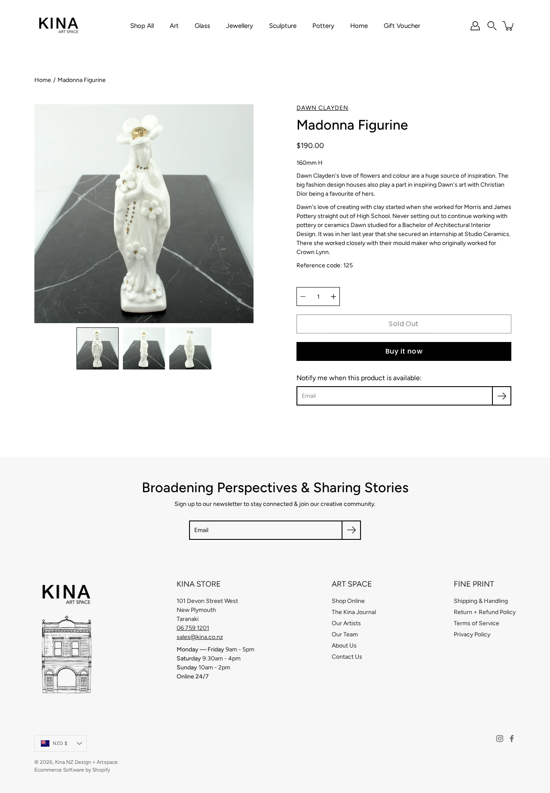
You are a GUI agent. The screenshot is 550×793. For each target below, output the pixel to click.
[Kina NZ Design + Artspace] (59, 25)
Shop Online (348, 601)
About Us (344, 645)
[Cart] (509, 26)
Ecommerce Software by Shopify (72, 770)
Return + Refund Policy (485, 612)
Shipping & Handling (481, 601)
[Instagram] (500, 738)
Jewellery (239, 26)
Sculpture (282, 26)
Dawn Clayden (322, 108)
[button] (492, 25)
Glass (202, 26)
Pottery (323, 26)
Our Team (345, 634)
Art (174, 26)
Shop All (142, 26)
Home (359, 26)
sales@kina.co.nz (200, 637)
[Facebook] (512, 738)
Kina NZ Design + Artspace (86, 762)
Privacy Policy (472, 634)
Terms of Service (476, 623)
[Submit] (351, 530)
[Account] (475, 26)
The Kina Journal (354, 612)
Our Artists (346, 623)
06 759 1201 (193, 628)
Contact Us (347, 656)
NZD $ (60, 743)
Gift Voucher (402, 26)
